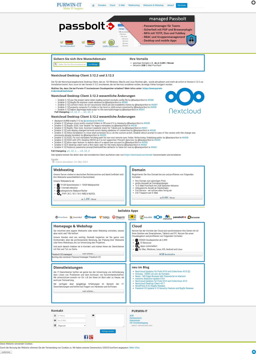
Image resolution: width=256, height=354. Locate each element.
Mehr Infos (134, 347)
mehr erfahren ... (88, 291)
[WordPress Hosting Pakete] (62, 217)
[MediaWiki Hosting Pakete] (132, 217)
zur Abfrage (93, 64)
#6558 (185, 137)
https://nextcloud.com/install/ (138, 155)
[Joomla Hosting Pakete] (76, 217)
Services (182, 5)
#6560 (144, 145)
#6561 (154, 147)
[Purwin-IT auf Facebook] (86, 338)
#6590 (153, 107)
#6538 (146, 123)
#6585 (124, 102)
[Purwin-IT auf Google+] (91, 338)
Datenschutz (136, 318)
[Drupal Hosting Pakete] (91, 217)
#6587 (154, 105)
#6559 (157, 140)
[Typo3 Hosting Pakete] (105, 217)
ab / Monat (88, 199)
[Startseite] (93, 5)
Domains (102, 5)
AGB (132, 316)
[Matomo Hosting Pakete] (168, 217)
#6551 (144, 128)
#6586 (150, 100)
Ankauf (170, 5)
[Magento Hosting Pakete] (119, 217)
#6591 (142, 109)
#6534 (100, 121)
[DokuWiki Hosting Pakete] (146, 217)
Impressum (135, 320)
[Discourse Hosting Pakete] (194, 217)
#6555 (103, 135)
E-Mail (122, 5)
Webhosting (134, 5)
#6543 (134, 125)
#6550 (153, 130)
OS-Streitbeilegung (139, 323)
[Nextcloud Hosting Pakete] (158, 217)
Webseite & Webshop (153, 5)
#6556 (144, 142)
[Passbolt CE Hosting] (180, 217)
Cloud (112, 5)
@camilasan (89, 121)
